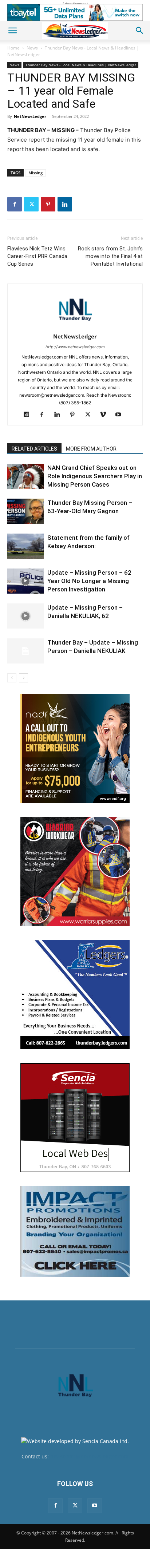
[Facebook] (14, 204)
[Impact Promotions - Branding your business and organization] (75, 1231)
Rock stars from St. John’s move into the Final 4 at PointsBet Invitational (110, 256)
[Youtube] (121, 415)
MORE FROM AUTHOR (91, 449)
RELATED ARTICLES (34, 449)
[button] (12, 30)
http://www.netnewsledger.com (75, 346)
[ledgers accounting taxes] (75, 994)
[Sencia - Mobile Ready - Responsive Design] (75, 1117)
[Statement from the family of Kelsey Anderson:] (25, 546)
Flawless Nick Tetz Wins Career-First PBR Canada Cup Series (37, 256)
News (32, 48)
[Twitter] (31, 204)
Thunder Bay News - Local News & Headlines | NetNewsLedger (80, 64)
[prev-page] (11, 677)
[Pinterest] (48, 204)
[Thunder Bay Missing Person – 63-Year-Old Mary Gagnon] (25, 511)
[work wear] (75, 871)
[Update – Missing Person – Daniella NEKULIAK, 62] (25, 616)
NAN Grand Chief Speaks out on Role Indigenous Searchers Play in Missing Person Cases (94, 476)
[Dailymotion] (29, 415)
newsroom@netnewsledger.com (89, 1456)
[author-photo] (75, 326)
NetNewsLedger (30, 116)
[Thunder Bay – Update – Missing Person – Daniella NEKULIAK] (25, 650)
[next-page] (23, 677)
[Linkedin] (65, 204)
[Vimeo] (106, 415)
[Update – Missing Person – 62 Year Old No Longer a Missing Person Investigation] (25, 581)
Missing (35, 172)
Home (13, 48)
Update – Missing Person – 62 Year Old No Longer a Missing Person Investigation (89, 581)
